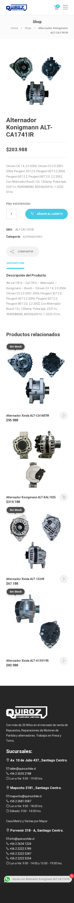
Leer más (64, 415)
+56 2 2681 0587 (20, 801)
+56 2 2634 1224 (20, 843)
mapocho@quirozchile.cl (25, 796)
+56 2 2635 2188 (20, 773)
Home (14, 28)
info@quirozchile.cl (21, 838)
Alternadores (32, 236)
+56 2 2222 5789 (20, 848)
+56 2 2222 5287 (20, 853)
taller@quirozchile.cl (22, 768)
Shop (28, 28)
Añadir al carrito (50, 213)
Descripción (15, 263)
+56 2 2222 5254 (20, 858)
